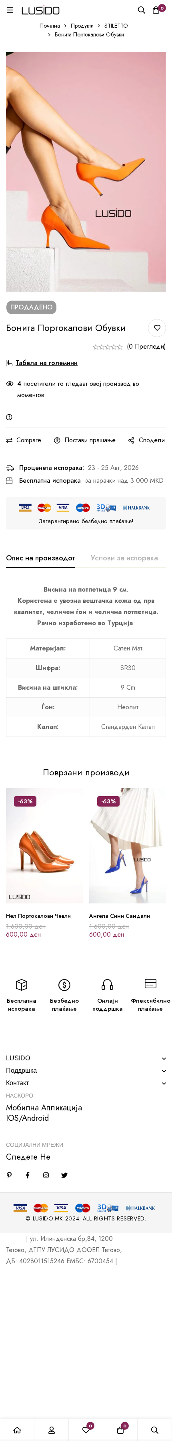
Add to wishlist (157, 328)
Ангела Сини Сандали (119, 916)
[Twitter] (64, 1175)
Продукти (82, 26)
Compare (28, 440)
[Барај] (141, 10)
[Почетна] (17, 1430)
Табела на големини (47, 362)
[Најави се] (51, 1430)
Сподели (152, 440)
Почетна (50, 26)
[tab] (40, 558)
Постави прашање (90, 440)
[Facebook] (27, 1175)
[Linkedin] (9, 1175)
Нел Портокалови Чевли (38, 916)
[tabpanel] (86, 665)
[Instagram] (46, 1175)
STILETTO (116, 26)
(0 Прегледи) (146, 346)
